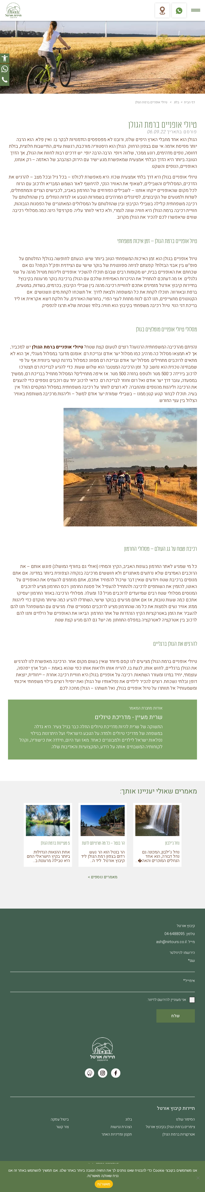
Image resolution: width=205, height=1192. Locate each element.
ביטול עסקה (60, 1119)
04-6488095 (174, 934)
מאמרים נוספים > (102, 877)
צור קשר (62, 1127)
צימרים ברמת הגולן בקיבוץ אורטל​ (170, 1127)
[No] (198, 1177)
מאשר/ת (104, 1184)
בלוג (176, 102)
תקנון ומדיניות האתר (116, 1134)
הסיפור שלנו (185, 1119)
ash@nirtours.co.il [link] (171, 942)
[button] (4, 58)
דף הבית (189, 102)
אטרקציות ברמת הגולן (178, 1134)
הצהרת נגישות (121, 1127)
